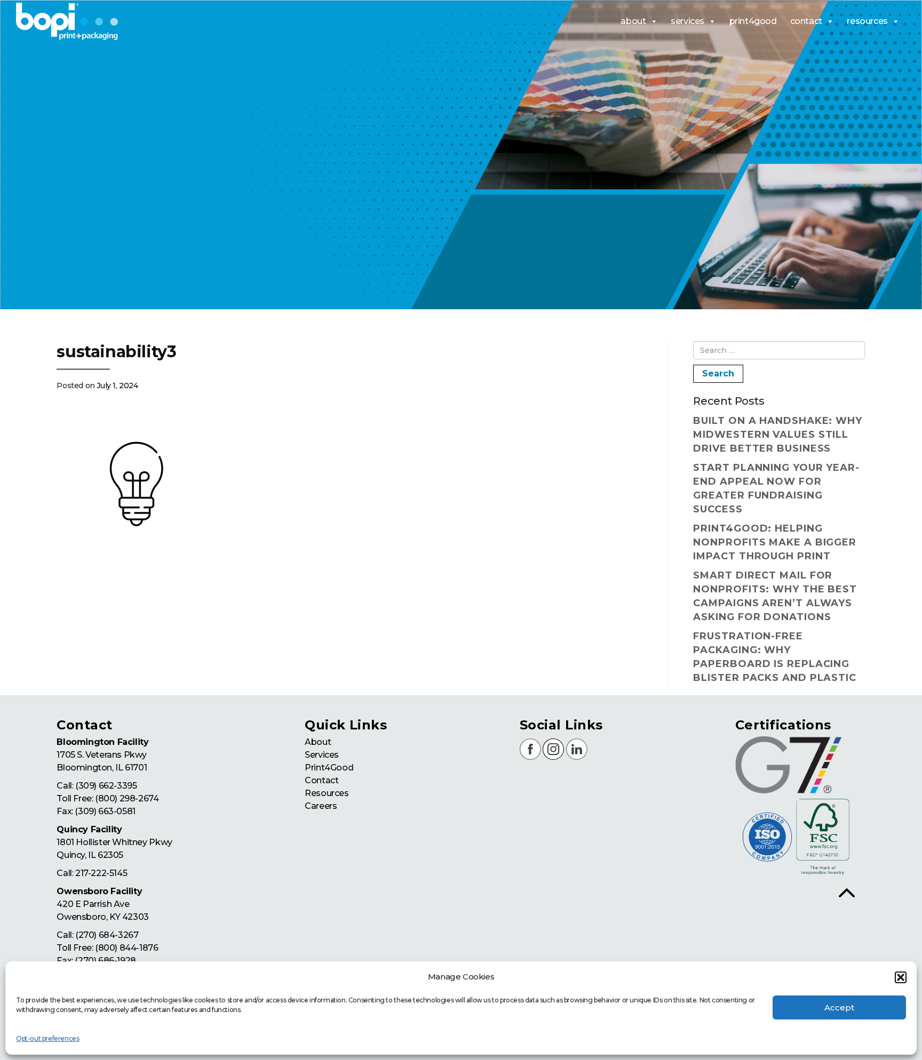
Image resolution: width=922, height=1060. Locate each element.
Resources (326, 793)
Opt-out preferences (47, 1038)
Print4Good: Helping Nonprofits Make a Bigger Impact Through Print (774, 542)
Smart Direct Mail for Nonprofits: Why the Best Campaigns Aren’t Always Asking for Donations (775, 596)
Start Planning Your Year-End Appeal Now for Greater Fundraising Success (776, 488)
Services (322, 755)
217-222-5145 (101, 873)
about (633, 21)
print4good (753, 21)
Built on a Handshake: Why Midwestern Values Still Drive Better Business (777, 434)
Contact (321, 780)
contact (806, 21)
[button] (900, 977)
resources (867, 21)
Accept (839, 1007)
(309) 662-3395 (106, 786)
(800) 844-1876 (126, 948)
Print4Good (329, 767)
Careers (321, 806)
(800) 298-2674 (126, 798)
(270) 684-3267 (106, 935)
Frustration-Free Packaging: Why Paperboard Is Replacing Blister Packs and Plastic (774, 657)
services (687, 21)
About (318, 742)
